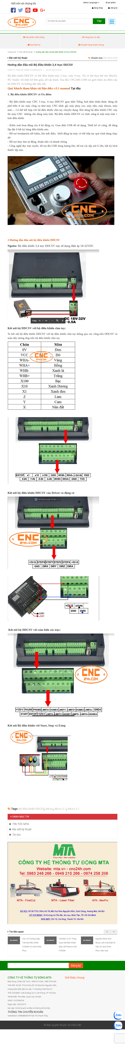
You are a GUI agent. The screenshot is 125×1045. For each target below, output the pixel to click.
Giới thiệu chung (74, 977)
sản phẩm (111, 3)
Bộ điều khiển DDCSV (31, 808)
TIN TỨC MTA (20, 824)
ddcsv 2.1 (60, 808)
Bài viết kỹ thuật (26, 52)
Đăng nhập (98, 8)
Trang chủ (12, 52)
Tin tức (16, 834)
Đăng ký (113, 8)
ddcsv (49, 808)
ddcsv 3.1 (73, 808)
